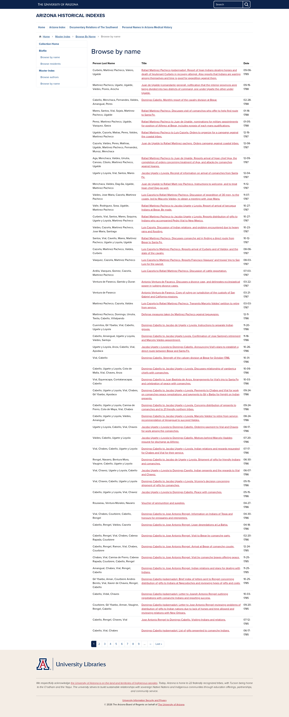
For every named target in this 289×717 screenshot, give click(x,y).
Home (41, 27)
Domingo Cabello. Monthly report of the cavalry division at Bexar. (179, 100)
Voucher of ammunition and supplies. (163, 503)
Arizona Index (57, 27)
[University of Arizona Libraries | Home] (71, 664)
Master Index (62, 36)
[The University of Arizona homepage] (58, 4)
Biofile (43, 50)
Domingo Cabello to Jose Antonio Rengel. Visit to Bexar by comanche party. (185, 535)
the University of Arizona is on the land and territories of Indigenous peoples (114, 683)
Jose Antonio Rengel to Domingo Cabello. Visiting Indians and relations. (183, 619)
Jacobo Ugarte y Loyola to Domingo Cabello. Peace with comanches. (181, 492)
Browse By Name (86, 36)
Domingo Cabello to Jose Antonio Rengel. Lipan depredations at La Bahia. (184, 524)
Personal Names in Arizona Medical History (147, 27)
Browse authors (49, 77)
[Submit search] (246, 4)
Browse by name (50, 57)
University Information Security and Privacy (144, 700)
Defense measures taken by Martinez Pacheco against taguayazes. (180, 314)
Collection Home (49, 44)
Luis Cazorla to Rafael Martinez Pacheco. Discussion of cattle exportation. (184, 271)
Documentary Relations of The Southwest (94, 27)
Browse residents (50, 64)
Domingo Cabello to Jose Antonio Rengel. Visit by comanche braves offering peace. (190, 557)
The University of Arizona (171, 704)
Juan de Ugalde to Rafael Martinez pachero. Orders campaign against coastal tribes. (190, 143)
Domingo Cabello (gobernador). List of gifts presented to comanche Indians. (185, 630)
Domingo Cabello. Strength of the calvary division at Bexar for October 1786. (185, 358)
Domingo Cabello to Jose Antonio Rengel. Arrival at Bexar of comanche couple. (187, 546)
